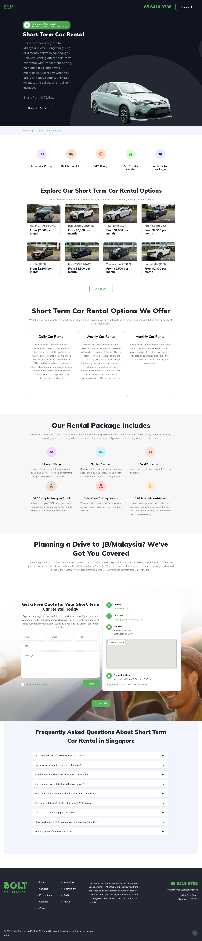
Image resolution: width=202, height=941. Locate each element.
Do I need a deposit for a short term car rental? (59, 755)
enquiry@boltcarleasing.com (128, 619)
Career (42, 908)
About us (39, 7)
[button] (100, 755)
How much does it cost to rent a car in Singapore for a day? (66, 821)
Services (54, 7)
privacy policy (42, 684)
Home (26, 7)
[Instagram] (195, 933)
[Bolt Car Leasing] (15, 887)
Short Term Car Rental (50, 130)
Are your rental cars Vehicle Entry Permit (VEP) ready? (63, 802)
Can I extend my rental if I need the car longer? (59, 783)
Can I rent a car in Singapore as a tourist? (56, 812)
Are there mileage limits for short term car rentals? (61, 774)
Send (91, 683)
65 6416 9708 (157, 6)
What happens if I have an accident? (54, 831)
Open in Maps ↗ (117, 642)
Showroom (69, 7)
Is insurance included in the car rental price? (58, 764)
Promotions (86, 7)
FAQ (111, 7)
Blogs (100, 7)
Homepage (28, 130)
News (67, 901)
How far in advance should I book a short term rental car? (65, 793)
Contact (43, 901)
